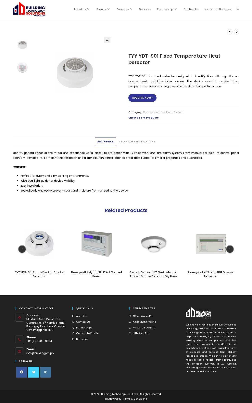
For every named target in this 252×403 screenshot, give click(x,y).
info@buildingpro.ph (40, 353)
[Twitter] (33, 372)
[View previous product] (230, 32)
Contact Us (83, 322)
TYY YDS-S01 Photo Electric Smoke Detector (39, 274)
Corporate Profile (87, 333)
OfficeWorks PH (143, 316)
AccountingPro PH (144, 322)
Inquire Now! (142, 97)
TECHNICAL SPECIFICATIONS (137, 141)
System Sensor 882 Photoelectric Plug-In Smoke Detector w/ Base (154, 274)
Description (105, 141)
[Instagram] (45, 372)
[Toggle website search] (238, 9)
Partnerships (84, 327)
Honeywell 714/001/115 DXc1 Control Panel (96, 274)
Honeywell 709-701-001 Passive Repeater (210, 274)
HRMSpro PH (140, 333)
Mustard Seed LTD (144, 327)
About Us (82, 316)
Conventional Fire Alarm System (163, 112)
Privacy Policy (113, 398)
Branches (82, 339)
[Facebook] (21, 372)
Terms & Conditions (135, 398)
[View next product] (236, 32)
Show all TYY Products (143, 118)
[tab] (105, 141)
